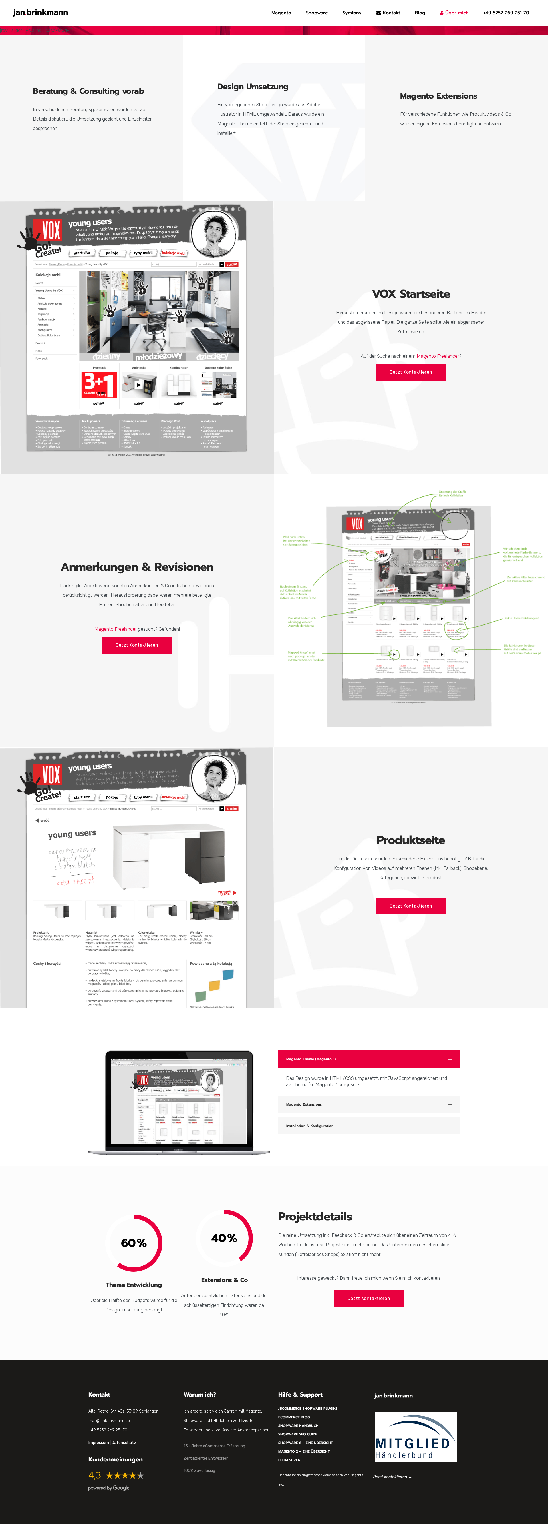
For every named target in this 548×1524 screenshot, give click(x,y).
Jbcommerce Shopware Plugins (307, 1408)
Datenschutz (124, 1442)
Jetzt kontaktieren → (392, 1477)
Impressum (98, 1442)
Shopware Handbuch (298, 1425)
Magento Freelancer (438, 356)
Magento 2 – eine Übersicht (304, 1451)
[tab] (369, 1059)
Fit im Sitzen (289, 1460)
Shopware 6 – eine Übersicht (305, 1442)
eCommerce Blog (294, 1417)
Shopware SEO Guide (297, 1434)
